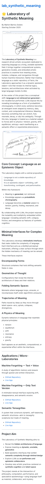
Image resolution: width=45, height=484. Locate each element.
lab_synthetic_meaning (21, 6)
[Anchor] (24, 167)
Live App (9, 380)
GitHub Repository (13, 377)
